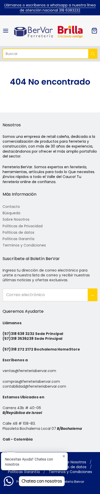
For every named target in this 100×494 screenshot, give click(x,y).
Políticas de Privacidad (23, 226)
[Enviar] (92, 54)
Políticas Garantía (18, 238)
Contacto (11, 206)
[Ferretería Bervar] (50, 30)
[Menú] (8, 31)
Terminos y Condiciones (24, 245)
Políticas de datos (18, 232)
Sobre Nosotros (16, 219)
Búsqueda (11, 213)
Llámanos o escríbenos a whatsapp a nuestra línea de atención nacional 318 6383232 (50, 8)
